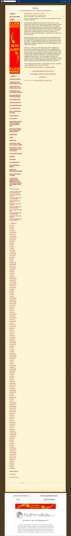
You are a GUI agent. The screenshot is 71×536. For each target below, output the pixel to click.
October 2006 (12, 251)
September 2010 (13, 314)
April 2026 (12, 461)
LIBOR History (13, 134)
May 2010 (12, 310)
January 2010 (12, 305)
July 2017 (12, 363)
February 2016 (13, 344)
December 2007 (13, 264)
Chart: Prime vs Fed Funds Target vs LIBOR (16, 144)
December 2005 (13, 237)
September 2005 (13, 232)
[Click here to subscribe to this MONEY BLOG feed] (16, 181)
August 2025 (12, 447)
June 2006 (12, 246)
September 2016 (13, 354)
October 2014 (12, 337)
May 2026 (12, 463)
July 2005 (12, 228)
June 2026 (12, 464)
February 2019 (13, 384)
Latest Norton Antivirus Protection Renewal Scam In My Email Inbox (16, 123)
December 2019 (13, 390)
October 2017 (12, 367)
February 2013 (13, 326)
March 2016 (12, 346)
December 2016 (13, 356)
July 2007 (12, 260)
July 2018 (12, 379)
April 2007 (12, 259)
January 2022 (12, 409)
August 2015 (12, 338)
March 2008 (12, 269)
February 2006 (13, 239)
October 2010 (12, 315)
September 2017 (13, 365)
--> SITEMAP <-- (43, 77)
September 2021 (13, 402)
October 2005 (12, 234)
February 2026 (13, 457)
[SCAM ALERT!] (15, 73)
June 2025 (12, 443)
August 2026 (12, 468)
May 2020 (12, 393)
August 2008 (12, 276)
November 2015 (13, 342)
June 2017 (12, 361)
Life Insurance (13, 118)
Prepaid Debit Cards (15, 99)
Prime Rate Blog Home (16, 105)
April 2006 (12, 243)
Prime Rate (12, 159)
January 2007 (12, 255)
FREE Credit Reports (14, 471)
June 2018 (12, 377)
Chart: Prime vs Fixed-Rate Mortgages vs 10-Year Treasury (15, 149)
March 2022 (12, 413)
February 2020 (13, 392)
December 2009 (13, 303)
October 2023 (12, 422)
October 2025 (12, 450)
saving (52, 67)
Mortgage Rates (13, 474)
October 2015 (12, 340)
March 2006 (12, 241)
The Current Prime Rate (16, 153)
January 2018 (12, 370)
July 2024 (12, 427)
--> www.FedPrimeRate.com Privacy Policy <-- (43, 71)
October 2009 (12, 299)
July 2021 (12, 400)
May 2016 (12, 349)
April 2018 (12, 374)
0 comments (47, 80)
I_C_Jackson (47, 67)
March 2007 (12, 257)
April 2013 (12, 330)
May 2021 (12, 399)
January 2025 (12, 436)
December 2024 (13, 434)
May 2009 (12, 292)
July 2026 (12, 466)
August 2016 (12, 353)
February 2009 (13, 287)
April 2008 (12, 271)
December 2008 (13, 283)
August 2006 (12, 250)
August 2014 (12, 335)
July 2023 (12, 420)
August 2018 (12, 381)
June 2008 (12, 273)
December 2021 (13, 408)
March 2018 (12, 372)
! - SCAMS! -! (13, 76)
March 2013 (12, 328)
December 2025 (13, 454)
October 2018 (12, 383)
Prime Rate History (15, 162)
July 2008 (12, 275)
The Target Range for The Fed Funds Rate (15, 95)
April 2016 (12, 347)
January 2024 (12, 423)
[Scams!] (35, 508)
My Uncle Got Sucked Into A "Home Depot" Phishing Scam (15, 130)
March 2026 (12, 459)
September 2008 (13, 278)
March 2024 (12, 425)
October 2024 (12, 431)
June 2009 (12, 294)
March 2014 (12, 331)
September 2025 (13, 448)
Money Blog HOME (15, 16)
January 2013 (12, 324)
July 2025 (12, 445)
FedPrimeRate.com (42, 520)
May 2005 (12, 225)
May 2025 (12, 441)
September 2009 (13, 298)
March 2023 (12, 416)
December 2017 (13, 368)
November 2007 (13, 262)
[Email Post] (51, 80)
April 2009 (12, 290)
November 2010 (13, 317)
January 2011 (12, 319)
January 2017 (12, 358)
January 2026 (12, 455)
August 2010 (12, 312)
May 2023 (12, 418)
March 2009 (12, 289)
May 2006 (12, 244)
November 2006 (13, 253)
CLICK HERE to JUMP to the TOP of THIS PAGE (42, 74)
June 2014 (12, 333)
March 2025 (12, 438)
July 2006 (12, 248)
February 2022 (13, 411)
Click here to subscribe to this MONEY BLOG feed (16, 184)
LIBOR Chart (13, 140)
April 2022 (12, 415)
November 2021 (13, 406)
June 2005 (12, 227)
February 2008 (13, 267)
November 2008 (13, 282)
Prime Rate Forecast (15, 108)
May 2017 (12, 360)
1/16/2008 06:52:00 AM (39, 80)
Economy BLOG (14, 115)
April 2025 (12, 439)
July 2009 (12, 296)
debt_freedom (39, 67)
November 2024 (13, 432)
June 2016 (12, 351)
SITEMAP (12, 156)
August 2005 (12, 230)
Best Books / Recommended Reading (16, 170)
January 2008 (12, 266)
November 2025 (13, 452)
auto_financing (32, 67)
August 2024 (12, 429)
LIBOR (11, 137)
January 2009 (12, 285)
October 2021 (12, 404)
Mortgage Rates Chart (14, 477)
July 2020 (12, 395)
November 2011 (13, 321)
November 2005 (13, 236)
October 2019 (12, 388)
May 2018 (12, 376)
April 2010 (12, 308)
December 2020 (13, 397)
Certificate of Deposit (15, 79)
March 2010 (12, 306)
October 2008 (12, 280)
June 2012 (12, 322)
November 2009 (13, 301)
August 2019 (12, 386)
